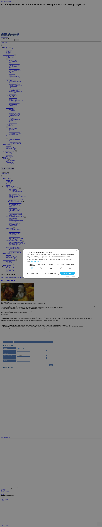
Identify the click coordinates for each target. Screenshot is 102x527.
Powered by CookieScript (69, 276)
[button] (32, 273)
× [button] (76, 250)
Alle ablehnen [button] (52, 273)
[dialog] (51, 263)
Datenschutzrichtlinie (36, 261)
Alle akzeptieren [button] (67, 273)
